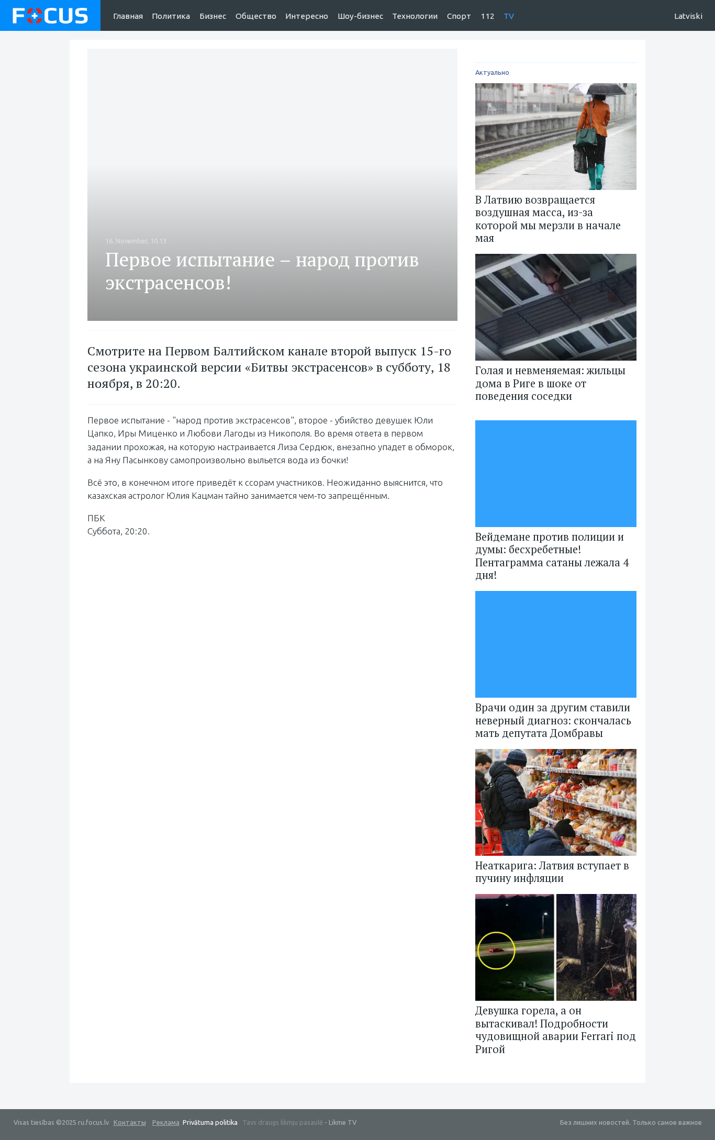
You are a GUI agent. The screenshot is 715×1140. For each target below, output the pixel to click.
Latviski (688, 16)
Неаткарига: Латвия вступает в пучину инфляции (552, 871)
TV (509, 16)
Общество (256, 16)
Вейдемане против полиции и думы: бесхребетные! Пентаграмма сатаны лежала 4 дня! (552, 556)
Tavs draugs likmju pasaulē (282, 1122)
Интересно (306, 16)
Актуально (492, 72)
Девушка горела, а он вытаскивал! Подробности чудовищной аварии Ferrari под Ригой (555, 1029)
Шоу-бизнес (360, 16)
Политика (171, 16)
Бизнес (212, 16)
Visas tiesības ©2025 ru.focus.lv (80, 1122)
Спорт (459, 16)
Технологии (415, 16)
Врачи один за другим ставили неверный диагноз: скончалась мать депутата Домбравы (553, 720)
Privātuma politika (210, 1122)
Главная (128, 16)
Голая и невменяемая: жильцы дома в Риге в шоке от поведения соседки (550, 383)
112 (488, 16)
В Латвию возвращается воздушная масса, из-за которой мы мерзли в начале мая (548, 219)
